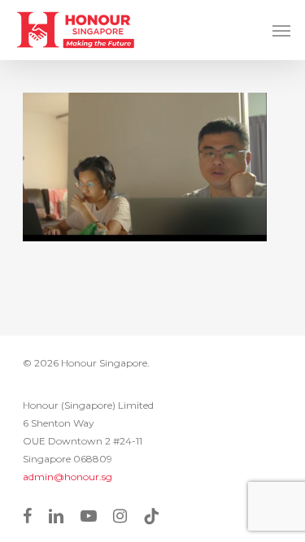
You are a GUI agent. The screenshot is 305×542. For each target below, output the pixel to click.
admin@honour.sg (67, 476)
